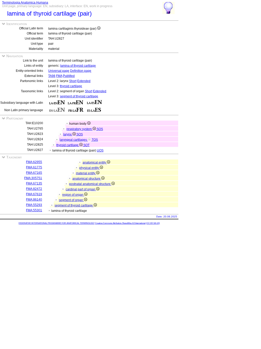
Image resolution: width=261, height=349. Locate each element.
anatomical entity (95, 162)
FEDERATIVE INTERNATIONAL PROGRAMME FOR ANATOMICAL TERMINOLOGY (57, 223)
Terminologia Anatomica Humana (25, 2)
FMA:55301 (34, 210)
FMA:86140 (34, 199)
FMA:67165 (34, 173)
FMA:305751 (33, 178)
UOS (100, 150)
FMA (59, 76)
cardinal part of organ (81, 189)
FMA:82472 (34, 189)
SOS (100, 129)
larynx (67, 134)
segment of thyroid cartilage (79, 96)
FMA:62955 (34, 162)
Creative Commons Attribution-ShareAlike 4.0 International (120, 223)
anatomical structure (86, 178)
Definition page (80, 71)
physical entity (89, 168)
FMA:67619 (34, 194)
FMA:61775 (34, 167)
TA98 (51, 76)
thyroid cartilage (71, 86)
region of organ (73, 194)
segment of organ (71, 200)
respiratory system (80, 129)
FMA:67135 (34, 183)
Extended (83, 81)
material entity (86, 173)
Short (72, 81)
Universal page (58, 71)
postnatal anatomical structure (90, 184)
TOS (95, 140)
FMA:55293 (34, 205)
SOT (86, 145)
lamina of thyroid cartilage (78, 65)
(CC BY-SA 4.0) (153, 223)
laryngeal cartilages (74, 140)
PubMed (69, 76)
